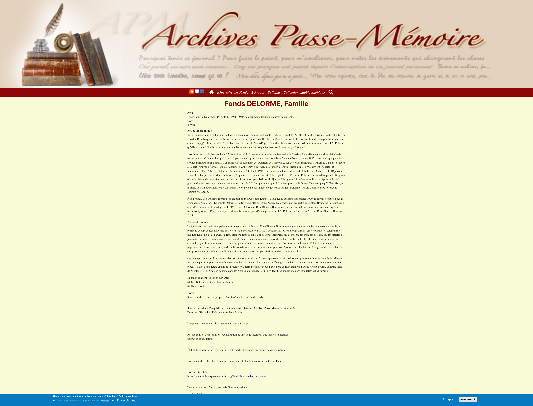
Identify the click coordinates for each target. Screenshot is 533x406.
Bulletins (274, 92)
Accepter (448, 399)
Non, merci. (468, 399)
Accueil (212, 92)
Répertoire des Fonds (232, 92)
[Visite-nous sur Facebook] (202, 91)
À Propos (258, 92)
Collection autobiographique (304, 92)
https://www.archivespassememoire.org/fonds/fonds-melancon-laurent (226, 376)
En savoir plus (126, 400)
